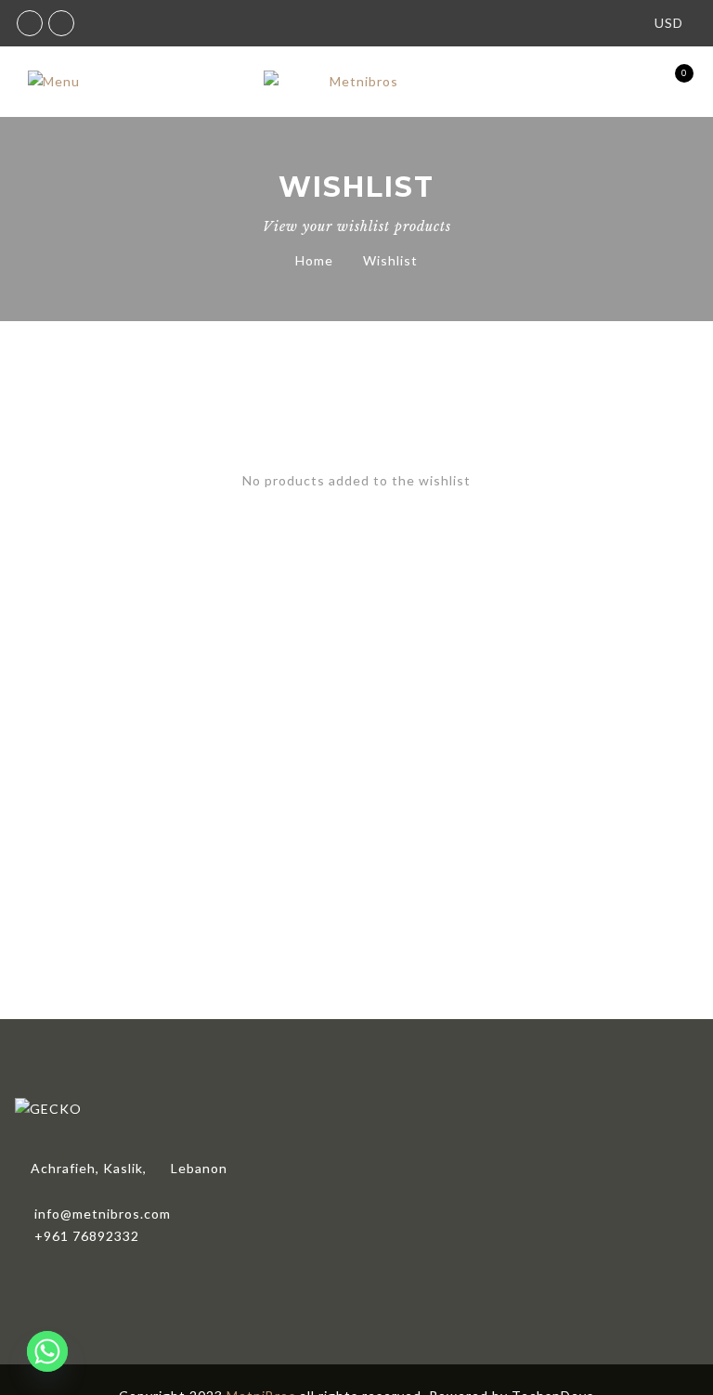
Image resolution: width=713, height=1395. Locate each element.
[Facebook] (34, 1276)
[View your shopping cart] (669, 82)
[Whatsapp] (47, 1351)
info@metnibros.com (102, 1213)
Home (314, 260)
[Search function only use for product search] (571, 82)
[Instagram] (77, 1276)
